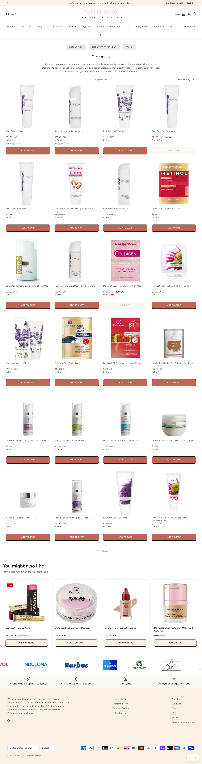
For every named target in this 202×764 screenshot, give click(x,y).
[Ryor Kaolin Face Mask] (28, 183)
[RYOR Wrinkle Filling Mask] (125, 493)
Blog (101, 35)
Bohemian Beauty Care (183, 722)
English (190, 3)
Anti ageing (76, 47)
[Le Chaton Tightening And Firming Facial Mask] (28, 261)
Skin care (26, 26)
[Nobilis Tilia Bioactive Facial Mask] (28, 493)
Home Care (189, 26)
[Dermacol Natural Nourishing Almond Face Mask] (77, 183)
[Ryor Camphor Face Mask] (174, 106)
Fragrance (159, 26)
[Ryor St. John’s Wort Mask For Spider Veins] (77, 261)
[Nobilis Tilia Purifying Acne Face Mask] (125, 415)
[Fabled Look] (101, 14)
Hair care (57, 26)
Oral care (71, 26)
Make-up (11, 26)
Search (175, 717)
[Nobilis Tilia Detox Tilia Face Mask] (77, 415)
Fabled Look (19, 755)
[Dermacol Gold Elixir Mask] (77, 338)
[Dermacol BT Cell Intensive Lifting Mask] (125, 338)
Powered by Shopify (33, 755)
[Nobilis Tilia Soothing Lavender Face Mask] (77, 493)
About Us (176, 699)
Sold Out (174, 150)
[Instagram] (7, 3)
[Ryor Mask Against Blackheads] (28, 338)
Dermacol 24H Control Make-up (120, 627)
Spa (128, 26)
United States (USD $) (174, 3)
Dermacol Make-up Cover (18, 627)
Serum (129, 47)
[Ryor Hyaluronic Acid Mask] (125, 183)
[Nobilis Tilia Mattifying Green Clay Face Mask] (174, 415)
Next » (105, 551)
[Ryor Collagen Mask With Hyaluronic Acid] (174, 261)
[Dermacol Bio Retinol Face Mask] (174, 183)
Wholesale (177, 703)
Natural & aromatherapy (108, 26)
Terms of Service (121, 708)
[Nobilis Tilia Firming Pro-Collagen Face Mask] (174, 338)
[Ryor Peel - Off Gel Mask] (125, 106)
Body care (42, 26)
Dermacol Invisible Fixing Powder (72, 627)
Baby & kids (142, 26)
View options (26, 643)
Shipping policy (120, 703)
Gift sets (174, 26)
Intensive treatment (104, 47)
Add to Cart (28, 150)
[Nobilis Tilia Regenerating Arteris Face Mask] (28, 415)
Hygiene (86, 26)
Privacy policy (119, 699)
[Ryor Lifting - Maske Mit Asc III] (77, 106)
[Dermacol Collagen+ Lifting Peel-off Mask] (125, 261)
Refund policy (119, 713)
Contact (175, 708)
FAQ (174, 713)
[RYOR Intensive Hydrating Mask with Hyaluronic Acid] (174, 493)
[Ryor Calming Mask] (28, 106)
